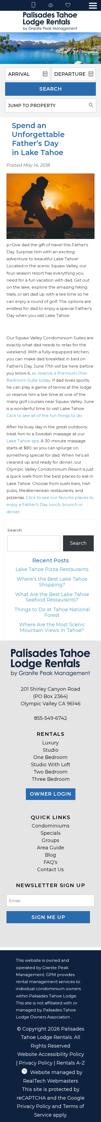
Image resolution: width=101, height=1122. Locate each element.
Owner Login (50, 794)
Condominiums (50, 826)
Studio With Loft (50, 765)
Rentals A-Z (71, 1063)
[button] (93, 5)
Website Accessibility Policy (50, 1054)
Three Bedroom (51, 779)
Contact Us (50, 870)
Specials (51, 833)
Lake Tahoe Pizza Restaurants (52, 569)
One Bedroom (50, 757)
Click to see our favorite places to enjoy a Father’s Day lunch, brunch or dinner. (50, 504)
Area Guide (50, 848)
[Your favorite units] (68, 5)
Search (50, 89)
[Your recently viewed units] (50, 5)
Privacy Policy (36, 1063)
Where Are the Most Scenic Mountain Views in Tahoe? (52, 627)
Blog (50, 855)
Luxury (50, 743)
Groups (50, 840)
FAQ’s (50, 862)
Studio (50, 750)
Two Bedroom (50, 772)
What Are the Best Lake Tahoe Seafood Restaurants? (52, 597)
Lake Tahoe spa (22, 440)
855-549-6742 (50, 718)
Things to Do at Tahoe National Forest (52, 612)
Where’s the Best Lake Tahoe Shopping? (52, 582)
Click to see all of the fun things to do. (44, 415)
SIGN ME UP (48, 917)
